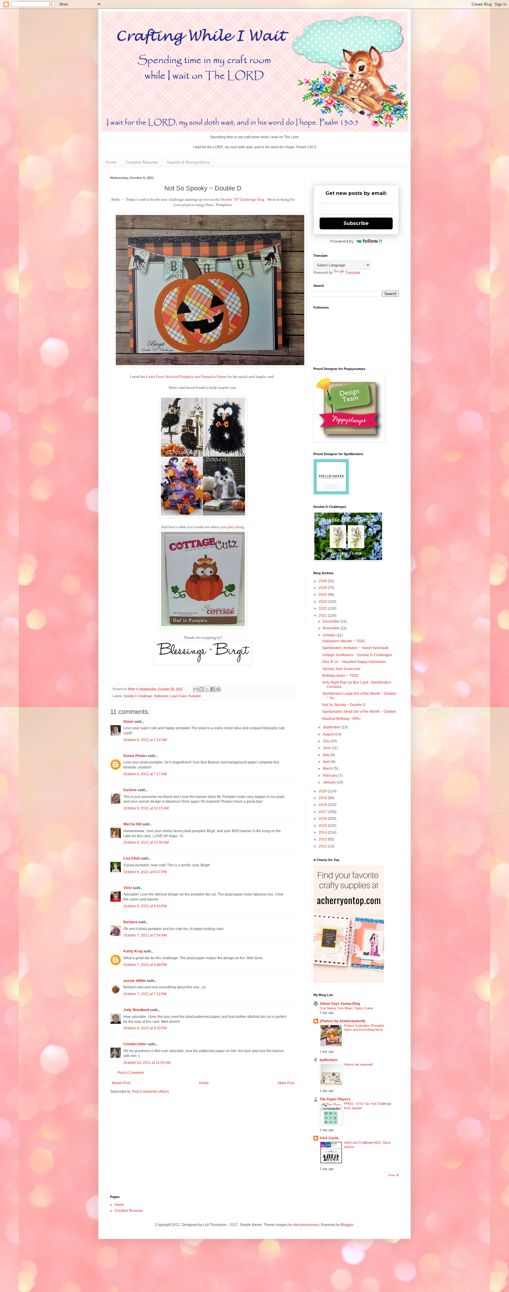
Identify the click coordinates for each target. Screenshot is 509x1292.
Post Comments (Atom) (150, 1091)
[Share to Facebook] (213, 689)
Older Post (285, 1083)
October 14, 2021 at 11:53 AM (147, 1063)
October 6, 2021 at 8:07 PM (145, 872)
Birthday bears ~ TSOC (340, 676)
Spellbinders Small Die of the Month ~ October (359, 712)
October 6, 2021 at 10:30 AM (146, 842)
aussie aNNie (134, 981)
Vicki (127, 888)
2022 (323, 608)
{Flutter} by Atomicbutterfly (343, 1021)
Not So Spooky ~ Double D (343, 705)
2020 (323, 791)
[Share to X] (207, 689)
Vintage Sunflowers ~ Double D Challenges (357, 655)
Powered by (342, 241)
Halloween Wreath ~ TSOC (344, 641)
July (326, 741)
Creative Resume (141, 162)
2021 (323, 615)
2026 (323, 581)
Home (111, 162)
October (329, 635)
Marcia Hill (132, 824)
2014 (323, 832)
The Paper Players (335, 1099)
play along (235, 527)
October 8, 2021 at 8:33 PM (145, 1028)
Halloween (161, 696)
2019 (323, 798)
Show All (393, 1175)
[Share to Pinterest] (218, 689)
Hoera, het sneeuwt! (358, 1064)
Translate (352, 273)
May (326, 755)
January (330, 782)
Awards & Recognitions (188, 162)
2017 (323, 812)
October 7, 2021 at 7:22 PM (145, 994)
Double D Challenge (138, 696)
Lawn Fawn (178, 696)
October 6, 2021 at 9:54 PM (145, 906)
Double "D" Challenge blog (243, 199)
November (332, 628)
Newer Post (121, 1083)
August (329, 734)
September (332, 727)
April (327, 762)
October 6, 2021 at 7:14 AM (145, 740)
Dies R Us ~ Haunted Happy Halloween (354, 662)
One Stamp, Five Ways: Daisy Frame (346, 1008)
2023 (323, 602)
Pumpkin (195, 696)
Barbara (130, 922)
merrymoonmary (306, 1225)
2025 (323, 588)
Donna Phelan (135, 756)
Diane (128, 722)
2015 (323, 826)
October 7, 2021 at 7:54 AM (145, 935)
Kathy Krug (133, 951)
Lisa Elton (131, 858)
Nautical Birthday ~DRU (341, 719)
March (328, 768)
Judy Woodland (136, 1010)
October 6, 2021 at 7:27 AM (145, 774)
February (330, 775)
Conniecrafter (135, 1044)
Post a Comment (131, 1073)
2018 (323, 805)
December (332, 621)
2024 (323, 594)
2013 (323, 839)
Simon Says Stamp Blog (340, 1004)
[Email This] (196, 689)
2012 (323, 846)
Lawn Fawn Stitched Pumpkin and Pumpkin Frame (186, 376)
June (327, 748)
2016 (323, 819)
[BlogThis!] (201, 689)
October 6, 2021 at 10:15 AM (146, 808)
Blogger (347, 1225)
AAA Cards (329, 1138)
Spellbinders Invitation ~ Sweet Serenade (355, 648)
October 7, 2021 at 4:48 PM (145, 965)
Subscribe (356, 223)
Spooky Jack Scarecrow (341, 669)
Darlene (130, 790)
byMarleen (328, 1060)
